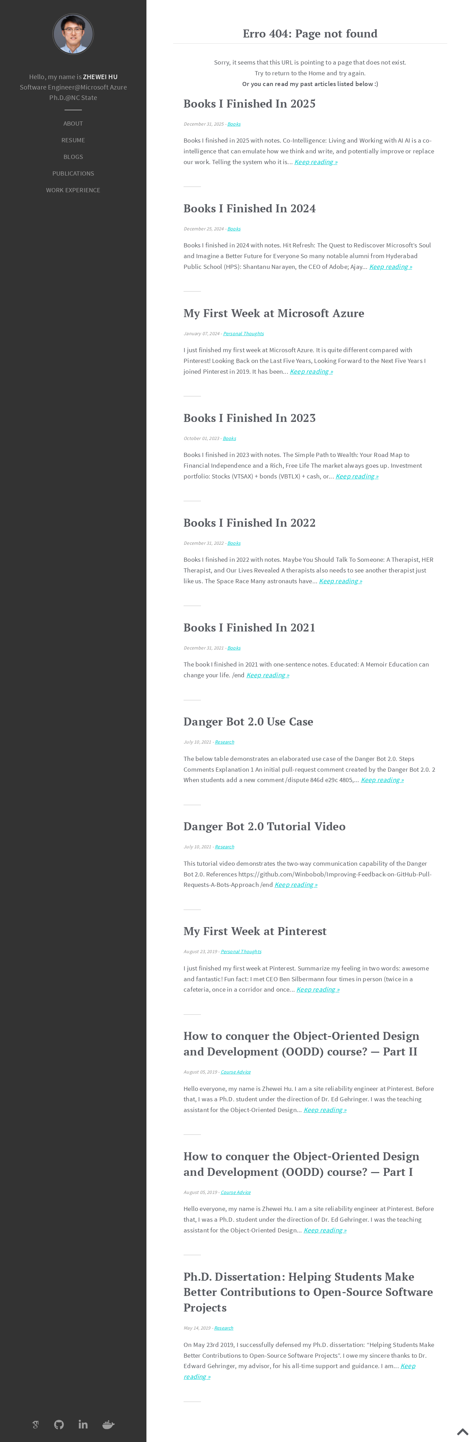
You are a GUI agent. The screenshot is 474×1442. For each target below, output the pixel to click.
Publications (73, 173)
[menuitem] (73, 123)
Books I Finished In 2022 (250, 522)
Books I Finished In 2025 (250, 103)
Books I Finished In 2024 (250, 208)
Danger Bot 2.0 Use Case (248, 721)
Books (233, 124)
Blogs (73, 156)
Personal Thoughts (243, 333)
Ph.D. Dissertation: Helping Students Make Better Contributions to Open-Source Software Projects (308, 1292)
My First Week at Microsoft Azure (274, 313)
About (73, 123)
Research (224, 742)
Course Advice (236, 1072)
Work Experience (73, 190)
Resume (73, 140)
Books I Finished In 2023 (250, 417)
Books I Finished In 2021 (250, 627)
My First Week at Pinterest (255, 931)
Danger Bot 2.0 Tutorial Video (265, 826)
